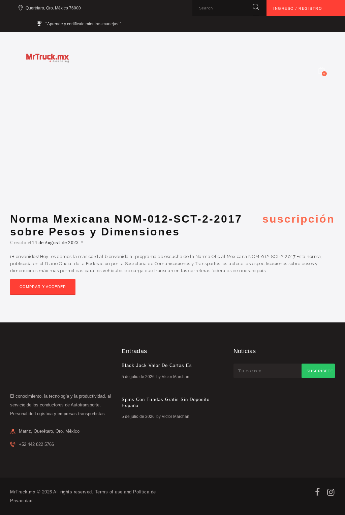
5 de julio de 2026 (138, 376)
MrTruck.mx (22, 491)
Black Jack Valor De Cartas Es (157, 365)
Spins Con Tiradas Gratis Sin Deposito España (166, 402)
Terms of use (109, 491)
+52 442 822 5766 (36, 444)
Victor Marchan (175, 376)
